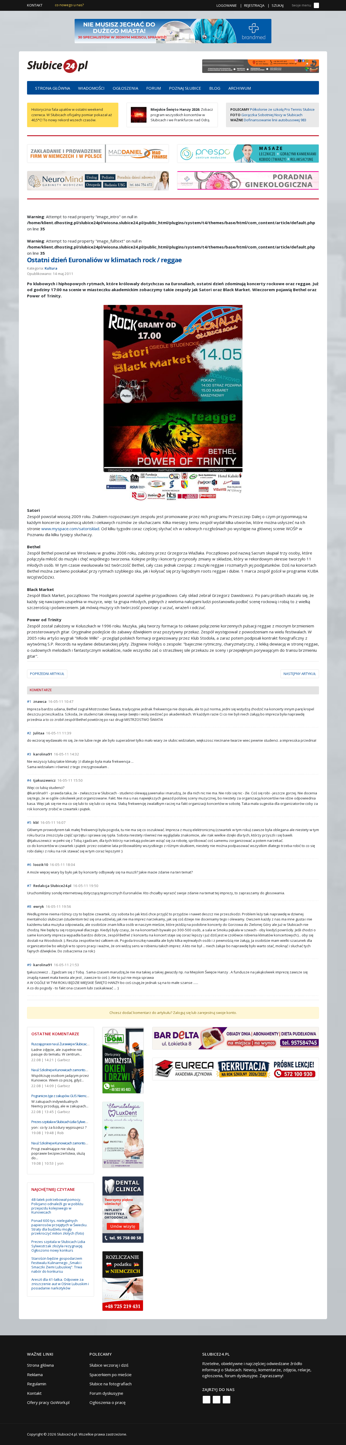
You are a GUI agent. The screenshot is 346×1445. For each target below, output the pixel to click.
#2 (29, 733)
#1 (29, 701)
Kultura (51, 268)
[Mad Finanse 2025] (98, 153)
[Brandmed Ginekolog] (248, 180)
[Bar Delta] (235, 1037)
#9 (29, 964)
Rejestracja (254, 5)
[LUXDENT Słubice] (123, 1134)
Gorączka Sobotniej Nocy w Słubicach (271, 114)
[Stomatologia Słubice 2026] (260, 65)
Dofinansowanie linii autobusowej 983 (275, 119)
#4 (29, 780)
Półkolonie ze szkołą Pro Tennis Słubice (282, 109)
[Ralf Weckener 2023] (122, 1280)
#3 (29, 754)
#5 (29, 822)
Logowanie (227, 5)
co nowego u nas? (69, 5)
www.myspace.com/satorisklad (70, 528)
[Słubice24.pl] (57, 65)
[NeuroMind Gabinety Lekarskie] (98, 180)
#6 (29, 864)
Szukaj (278, 5)
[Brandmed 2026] (173, 30)
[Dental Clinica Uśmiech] (123, 1209)
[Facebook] (206, 1399)
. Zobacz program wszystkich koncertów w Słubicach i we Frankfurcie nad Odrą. (182, 114)
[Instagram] (216, 1399)
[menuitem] (52, 88)
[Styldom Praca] (123, 1059)
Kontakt (34, 5)
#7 (29, 885)
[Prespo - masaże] (248, 153)
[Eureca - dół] (235, 1068)
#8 (29, 906)
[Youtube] (226, 1399)
